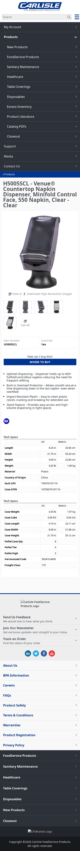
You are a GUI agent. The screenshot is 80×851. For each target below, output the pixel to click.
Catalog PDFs (16, 126)
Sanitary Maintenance (23, 67)
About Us (10, 665)
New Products (17, 47)
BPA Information (16, 675)
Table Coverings (18, 86)
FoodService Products (23, 57)
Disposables (16, 97)
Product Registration (19, 735)
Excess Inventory (19, 107)
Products (9, 174)
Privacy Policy (13, 745)
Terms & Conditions (18, 715)
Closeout (13, 136)
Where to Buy (40, 362)
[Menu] (77, 17)
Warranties (11, 725)
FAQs (7, 695)
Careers (9, 685)
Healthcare (15, 77)
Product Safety (14, 705)
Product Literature (20, 116)
